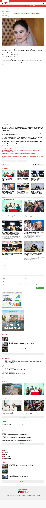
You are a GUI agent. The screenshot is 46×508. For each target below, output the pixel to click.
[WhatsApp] (25, 492)
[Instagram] (23, 492)
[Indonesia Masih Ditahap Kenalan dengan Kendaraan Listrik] (5, 466)
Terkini (7, 11)
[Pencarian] (43, 3)
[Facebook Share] (33, 165)
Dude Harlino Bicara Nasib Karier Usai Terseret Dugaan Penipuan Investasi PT (17, 437)
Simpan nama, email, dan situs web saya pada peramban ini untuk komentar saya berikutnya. (21, 284)
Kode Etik (12, 495)
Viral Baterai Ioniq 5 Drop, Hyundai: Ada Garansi (18, 476)
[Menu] (3, 3)
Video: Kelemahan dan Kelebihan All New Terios (14, 376)
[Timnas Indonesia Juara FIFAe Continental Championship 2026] (34, 405)
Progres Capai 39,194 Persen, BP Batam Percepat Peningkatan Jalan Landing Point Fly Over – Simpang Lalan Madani (23, 362)
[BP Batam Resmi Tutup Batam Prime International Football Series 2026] (8, 173)
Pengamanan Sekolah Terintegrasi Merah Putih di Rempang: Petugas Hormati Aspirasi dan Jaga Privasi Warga (22, 157)
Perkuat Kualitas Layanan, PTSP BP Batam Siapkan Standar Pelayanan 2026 (10, 413)
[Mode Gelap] (41, 3)
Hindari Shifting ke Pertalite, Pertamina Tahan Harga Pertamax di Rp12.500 (24, 338)
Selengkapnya (23, 354)
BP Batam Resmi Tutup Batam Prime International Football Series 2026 (22, 0)
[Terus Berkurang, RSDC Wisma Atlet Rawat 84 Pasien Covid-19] (5, 344)
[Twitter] (19, 492)
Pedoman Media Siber (31, 495)
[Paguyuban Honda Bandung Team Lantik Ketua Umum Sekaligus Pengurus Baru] (5, 471)
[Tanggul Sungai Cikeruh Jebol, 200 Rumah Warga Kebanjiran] (5, 349)
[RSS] (28, 492)
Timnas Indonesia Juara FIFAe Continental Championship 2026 (32, 413)
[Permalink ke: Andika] (3, 15)
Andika (6, 15)
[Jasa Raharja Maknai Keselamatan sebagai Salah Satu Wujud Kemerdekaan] (23, 186)
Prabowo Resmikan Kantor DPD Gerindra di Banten (15, 373)
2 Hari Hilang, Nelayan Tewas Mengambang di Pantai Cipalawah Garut (19, 365)
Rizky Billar (5, 454)
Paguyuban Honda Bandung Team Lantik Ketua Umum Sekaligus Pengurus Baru (25, 470)
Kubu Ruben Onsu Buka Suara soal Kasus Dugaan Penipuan (14, 148)
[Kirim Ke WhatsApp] (43, 165)
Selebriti (3, 11)
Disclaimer (24, 495)
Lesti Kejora (5, 452)
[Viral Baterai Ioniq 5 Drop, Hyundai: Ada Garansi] (5, 477)
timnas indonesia (6, 456)
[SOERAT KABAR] (8, 3)
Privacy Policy (17, 495)
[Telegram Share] (41, 165)
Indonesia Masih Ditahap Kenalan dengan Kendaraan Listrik (21, 465)
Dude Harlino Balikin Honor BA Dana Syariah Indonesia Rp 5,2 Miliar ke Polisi (17, 440)
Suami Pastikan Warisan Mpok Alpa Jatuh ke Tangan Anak (14, 431)
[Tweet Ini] (36, 165)
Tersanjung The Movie (21, 160)
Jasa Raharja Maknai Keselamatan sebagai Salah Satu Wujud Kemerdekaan (17, 154)
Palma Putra (13, 160)
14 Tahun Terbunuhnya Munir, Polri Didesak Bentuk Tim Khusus (17, 369)
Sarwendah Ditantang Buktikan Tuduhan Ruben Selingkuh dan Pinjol (15, 434)
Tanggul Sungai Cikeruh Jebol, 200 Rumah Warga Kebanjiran (21, 348)
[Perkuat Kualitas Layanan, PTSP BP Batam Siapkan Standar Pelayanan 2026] (12, 405)
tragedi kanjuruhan (7, 458)
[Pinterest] (21, 492)
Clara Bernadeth (6, 160)
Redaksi (38, 495)
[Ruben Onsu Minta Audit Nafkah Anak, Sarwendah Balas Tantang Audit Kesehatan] (8, 186)
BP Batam (5, 450)
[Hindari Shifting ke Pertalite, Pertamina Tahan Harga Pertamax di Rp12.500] (5, 339)
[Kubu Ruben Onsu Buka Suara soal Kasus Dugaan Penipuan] (23, 173)
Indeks (8, 495)
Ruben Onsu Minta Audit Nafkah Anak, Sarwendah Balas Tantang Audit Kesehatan (18, 153)
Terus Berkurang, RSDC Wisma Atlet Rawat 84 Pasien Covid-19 (21, 343)
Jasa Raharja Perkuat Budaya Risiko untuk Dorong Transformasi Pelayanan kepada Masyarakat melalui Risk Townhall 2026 (21, 151)
